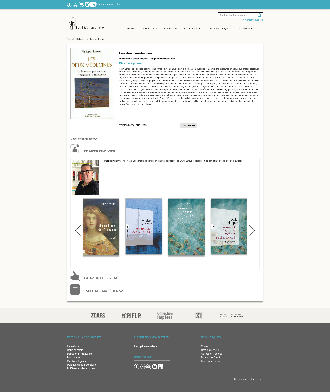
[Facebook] (69, 4)
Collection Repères (211, 353)
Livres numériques (219, 28)
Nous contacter (75, 349)
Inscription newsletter (108, 4)
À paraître (171, 28)
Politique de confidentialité (81, 364)
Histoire (79, 39)
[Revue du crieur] (131, 315)
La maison (73, 346)
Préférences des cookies (81, 368)
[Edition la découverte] (85, 20)
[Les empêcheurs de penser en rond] (232, 315)
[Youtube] (81, 4)
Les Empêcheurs (210, 361)
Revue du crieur (210, 349)
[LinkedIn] (93, 4)
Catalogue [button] (191, 28)
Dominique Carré (210, 357)
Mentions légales (76, 361)
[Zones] (98, 315)
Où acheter (188, 125)
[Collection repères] (165, 315)
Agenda (130, 28)
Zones (204, 346)
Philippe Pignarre (130, 63)
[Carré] (198, 315)
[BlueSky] (87, 4)
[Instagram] (75, 4)
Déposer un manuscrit (79, 353)
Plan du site (73, 357)
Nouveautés (149, 28)
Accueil (70, 39)
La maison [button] (243, 28)
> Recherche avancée (253, 20)
